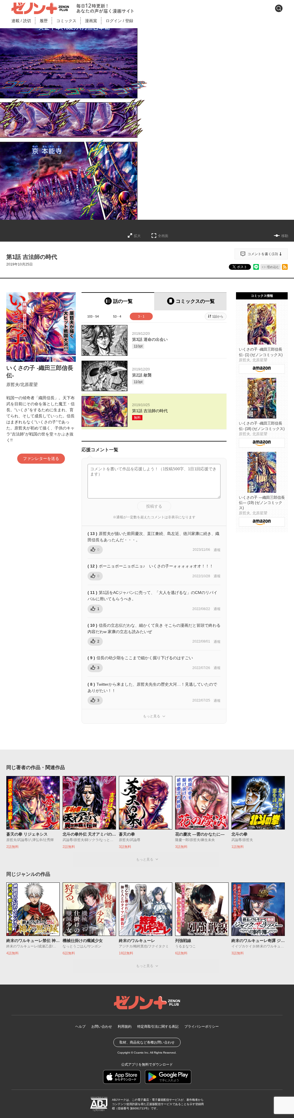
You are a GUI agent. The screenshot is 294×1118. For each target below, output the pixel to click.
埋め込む (273, 267)
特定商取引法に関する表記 (158, 1027)
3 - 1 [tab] (141, 316)
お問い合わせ (101, 1027)
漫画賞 (91, 20)
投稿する (154, 506)
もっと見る (151, 716)
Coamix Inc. (141, 1052)
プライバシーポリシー (201, 1027)
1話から (217, 316)
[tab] (118, 301)
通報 (217, 550)
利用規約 (124, 1027)
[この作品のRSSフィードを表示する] (285, 267)
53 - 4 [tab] (117, 316)
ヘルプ (80, 1027)
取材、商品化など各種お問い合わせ (147, 1042)
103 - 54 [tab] (93, 316)
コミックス (66, 20)
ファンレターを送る (41, 458)
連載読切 (21, 20)
